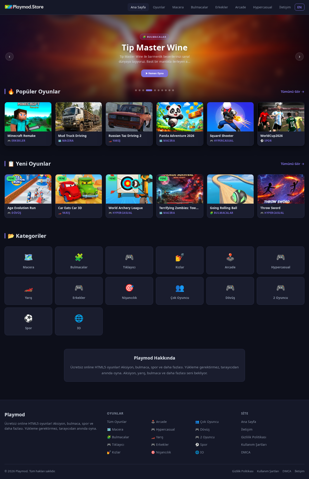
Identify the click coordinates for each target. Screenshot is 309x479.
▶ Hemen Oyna (155, 73)
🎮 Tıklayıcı (115, 444)
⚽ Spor (201, 444)
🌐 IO (199, 452)
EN (299, 7)
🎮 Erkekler (160, 444)
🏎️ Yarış (157, 437)
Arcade (240, 7)
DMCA (245, 452)
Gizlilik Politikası (253, 437)
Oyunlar (159, 7)
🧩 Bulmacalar (118, 437)
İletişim (285, 7)
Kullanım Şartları (254, 444)
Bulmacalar (199, 7)
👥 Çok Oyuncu (207, 421)
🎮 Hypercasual (163, 429)
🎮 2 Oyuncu (205, 437)
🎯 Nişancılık (161, 452)
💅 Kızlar (114, 452)
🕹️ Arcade (159, 421)
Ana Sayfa (138, 7)
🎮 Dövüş (202, 429)
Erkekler (221, 7)
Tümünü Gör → (292, 91)
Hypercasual (262, 7)
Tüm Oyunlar (117, 421)
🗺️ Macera (115, 429)
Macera (178, 7)
